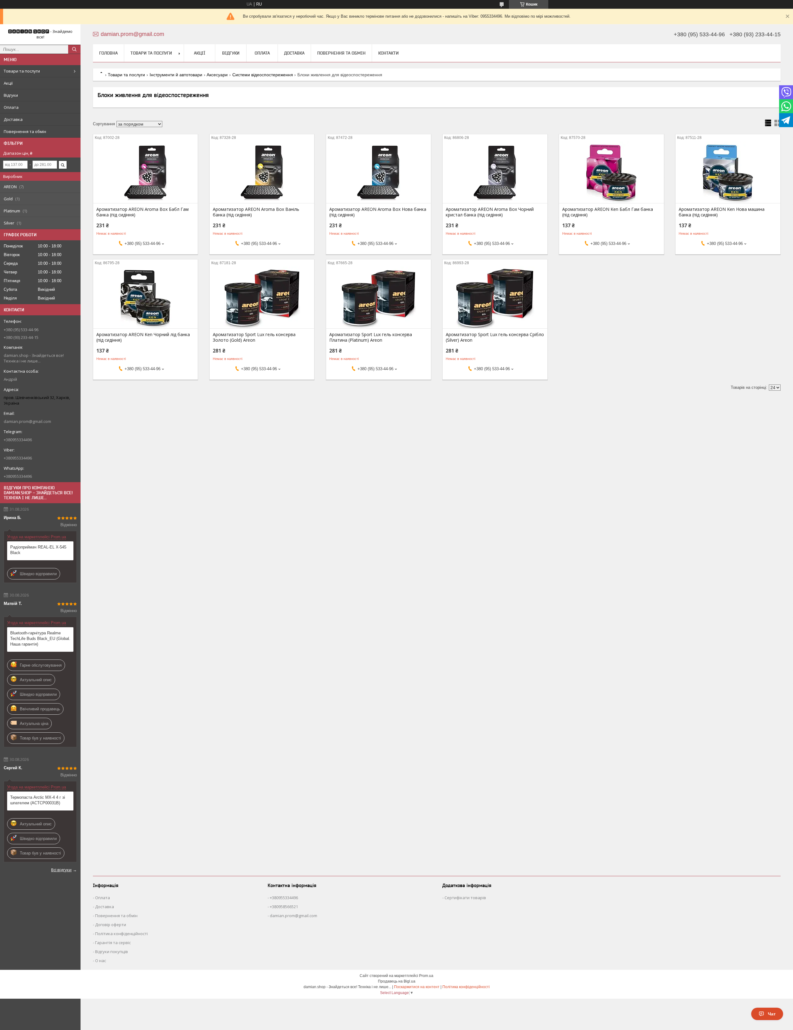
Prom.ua (426, 976)
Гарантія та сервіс (113, 942)
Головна (108, 53)
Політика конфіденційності (121, 933)
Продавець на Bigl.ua (396, 981)
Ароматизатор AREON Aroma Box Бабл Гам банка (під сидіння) (142, 212)
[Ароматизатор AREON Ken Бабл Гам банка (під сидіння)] (611, 172)
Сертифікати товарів (465, 897)
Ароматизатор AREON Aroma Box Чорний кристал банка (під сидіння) (490, 212)
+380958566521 (284, 906)
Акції (8, 83)
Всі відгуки (61, 869)
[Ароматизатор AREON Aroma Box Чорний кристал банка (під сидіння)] (495, 172)
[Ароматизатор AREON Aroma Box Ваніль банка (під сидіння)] (262, 172)
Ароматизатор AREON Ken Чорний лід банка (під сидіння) (143, 337)
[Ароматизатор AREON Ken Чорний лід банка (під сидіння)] (145, 297)
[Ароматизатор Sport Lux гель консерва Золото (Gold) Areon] (262, 297)
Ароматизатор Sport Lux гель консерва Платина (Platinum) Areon (370, 337)
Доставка (13, 119)
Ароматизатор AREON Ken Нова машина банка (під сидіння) (722, 212)
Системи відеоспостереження (262, 74)
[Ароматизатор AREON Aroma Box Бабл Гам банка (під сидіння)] (145, 172)
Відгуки (11, 95)
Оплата (11, 107)
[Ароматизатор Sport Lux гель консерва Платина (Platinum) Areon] (378, 297)
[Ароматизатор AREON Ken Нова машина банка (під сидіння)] (728, 172)
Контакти (388, 53)
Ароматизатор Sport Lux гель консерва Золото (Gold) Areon (254, 337)
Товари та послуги (22, 71)
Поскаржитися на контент (417, 987)
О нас (100, 960)
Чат (772, 1013)
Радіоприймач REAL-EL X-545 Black (38, 550)
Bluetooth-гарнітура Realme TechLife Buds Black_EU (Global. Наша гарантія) (40, 638)
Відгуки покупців (111, 951)
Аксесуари (217, 74)
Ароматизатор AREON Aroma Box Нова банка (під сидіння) (377, 212)
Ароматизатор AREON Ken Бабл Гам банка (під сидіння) (607, 212)
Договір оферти (110, 924)
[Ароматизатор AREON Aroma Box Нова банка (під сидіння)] (378, 172)
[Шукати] (74, 49)
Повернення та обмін (25, 131)
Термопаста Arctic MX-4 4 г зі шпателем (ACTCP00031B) (37, 800)
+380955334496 (284, 897)
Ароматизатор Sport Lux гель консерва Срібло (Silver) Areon (495, 337)
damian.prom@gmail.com (27, 421)
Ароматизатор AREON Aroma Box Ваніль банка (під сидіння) (256, 212)
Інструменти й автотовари (176, 74)
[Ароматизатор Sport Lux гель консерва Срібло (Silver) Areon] (495, 297)
